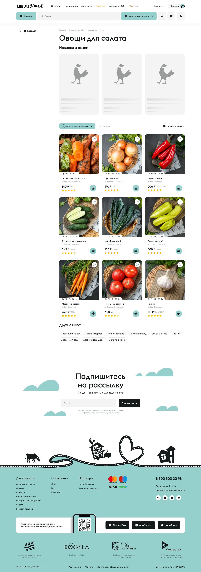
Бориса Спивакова (72, 182)
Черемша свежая (70, 333)
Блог (53, 488)
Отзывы (20, 488)
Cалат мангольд (138, 333)
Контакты (56, 492)
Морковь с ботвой (71, 304)
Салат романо (117, 340)
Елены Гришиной (114, 244)
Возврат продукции (25, 509)
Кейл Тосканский (113, 241)
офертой (86, 413)
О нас (54, 484)
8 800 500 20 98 (169, 478)
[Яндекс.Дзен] (171, 497)
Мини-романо (116, 333)
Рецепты (20, 505)
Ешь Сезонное (156, 182)
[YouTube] (165, 497)
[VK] (158, 497)
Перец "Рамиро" (156, 178)
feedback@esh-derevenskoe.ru (170, 490)
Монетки (20, 492)
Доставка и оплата (25, 484)
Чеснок (151, 304)
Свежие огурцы (69, 340)
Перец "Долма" (155, 241)
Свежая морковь (94, 333)
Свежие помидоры (93, 340)
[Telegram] (178, 497)
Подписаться (129, 403)
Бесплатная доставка (26, 496)
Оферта (89, 567)
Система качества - (170, 567)
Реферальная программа (28, 500)
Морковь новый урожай (73, 178)
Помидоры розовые (114, 304)
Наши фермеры (86, 484)
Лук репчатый (111, 178)
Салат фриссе (159, 333)
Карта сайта (75, 567)
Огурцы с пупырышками (74, 241)
